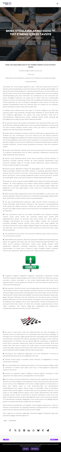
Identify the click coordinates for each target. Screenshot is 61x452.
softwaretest (12, 420)
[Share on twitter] (15, 430)
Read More (35, 449)
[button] (57, 3)
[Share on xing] (43, 430)
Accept (26, 449)
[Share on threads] (19, 430)
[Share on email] (47, 430)
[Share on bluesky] (38, 430)
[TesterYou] (7, 3)
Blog (28, 38)
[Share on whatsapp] (33, 430)
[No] (59, 447)
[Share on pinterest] (24, 430)
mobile (5, 420)
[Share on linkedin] (29, 430)
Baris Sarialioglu (38, 38)
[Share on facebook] (10, 430)
